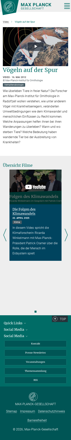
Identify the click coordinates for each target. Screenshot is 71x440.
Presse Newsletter (35, 352)
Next (66, 235)
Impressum (27, 411)
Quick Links (13, 323)
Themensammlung (35, 371)
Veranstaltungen (35, 361)
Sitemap (11, 411)
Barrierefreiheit (37, 420)
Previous (5, 235)
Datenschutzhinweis (51, 411)
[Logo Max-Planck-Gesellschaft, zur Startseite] (30, 7)
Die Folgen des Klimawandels (24, 211)
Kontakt (35, 343)
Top (63, 319)
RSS (36, 380)
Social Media (14, 329)
